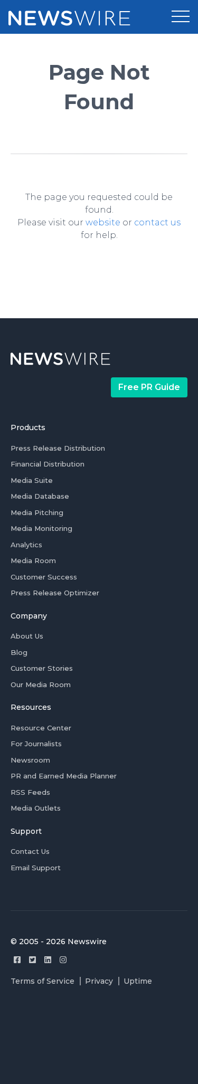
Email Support (36, 867)
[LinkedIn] (47, 960)
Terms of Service (42, 981)
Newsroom (30, 760)
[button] (181, 16)
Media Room (33, 560)
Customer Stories (42, 668)
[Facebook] (17, 960)
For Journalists (36, 743)
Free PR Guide (149, 387)
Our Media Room (41, 684)
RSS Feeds (30, 792)
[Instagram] (63, 960)
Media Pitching (37, 512)
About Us (27, 636)
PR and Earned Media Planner (64, 776)
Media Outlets (36, 808)
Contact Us (30, 851)
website (103, 222)
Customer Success (44, 577)
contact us (157, 222)
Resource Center (41, 728)
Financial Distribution (47, 464)
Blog (19, 652)
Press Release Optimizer (55, 592)
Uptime (138, 981)
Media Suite (32, 480)
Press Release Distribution (58, 448)
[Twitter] (32, 960)
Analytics (26, 544)
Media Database (40, 496)
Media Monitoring (41, 528)
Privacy (99, 981)
